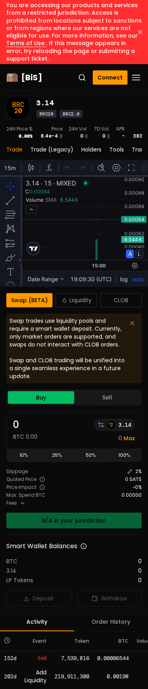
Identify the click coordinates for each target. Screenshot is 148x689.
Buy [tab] (41, 397)
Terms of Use (26, 43)
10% (23, 455)
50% (91, 455)
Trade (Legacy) (51, 149)
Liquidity (80, 300)
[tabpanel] (74, 470)
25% (57, 455)
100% (124, 455)
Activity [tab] (36, 622)
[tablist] (74, 397)
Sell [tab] (107, 397)
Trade (14, 149)
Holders (91, 149)
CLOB (121, 300)
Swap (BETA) (29, 300)
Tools (116, 149)
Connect (110, 77)
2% (138, 471)
